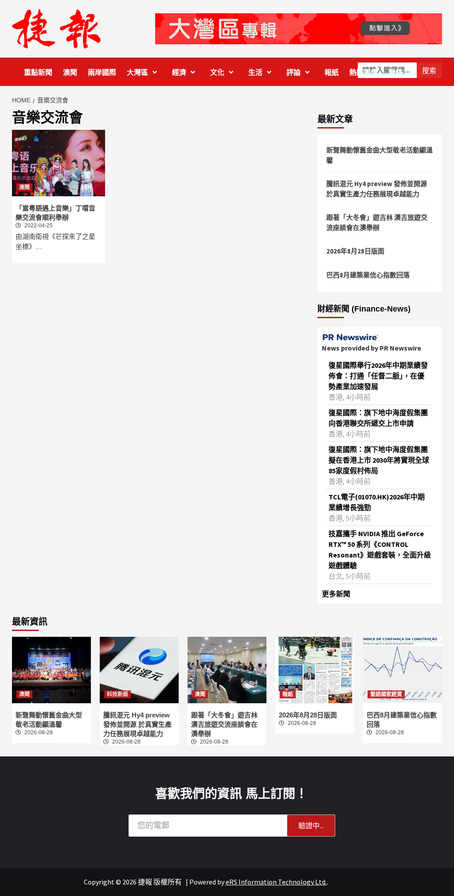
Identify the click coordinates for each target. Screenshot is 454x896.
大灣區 (137, 72)
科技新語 (117, 694)
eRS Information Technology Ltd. (276, 881)
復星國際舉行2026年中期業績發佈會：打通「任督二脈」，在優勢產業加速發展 (378, 376)
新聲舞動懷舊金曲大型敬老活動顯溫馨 (379, 155)
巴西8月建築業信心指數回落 (368, 275)
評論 (293, 72)
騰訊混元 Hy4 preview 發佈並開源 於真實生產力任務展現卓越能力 (376, 188)
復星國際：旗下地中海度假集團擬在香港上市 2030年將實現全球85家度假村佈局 (379, 460)
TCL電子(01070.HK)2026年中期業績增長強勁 (377, 502)
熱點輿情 (363, 72)
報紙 (332, 72)
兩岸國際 (102, 72)
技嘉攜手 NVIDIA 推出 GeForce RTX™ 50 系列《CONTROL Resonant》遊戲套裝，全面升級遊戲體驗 (380, 549)
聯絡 (395, 72)
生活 (255, 72)
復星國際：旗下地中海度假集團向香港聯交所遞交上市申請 (378, 418)
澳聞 (70, 72)
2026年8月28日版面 (355, 251)
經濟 (179, 72)
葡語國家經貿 (386, 694)
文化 (217, 72)
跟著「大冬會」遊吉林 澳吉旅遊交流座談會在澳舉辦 (376, 222)
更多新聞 (336, 593)
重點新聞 (38, 72)
